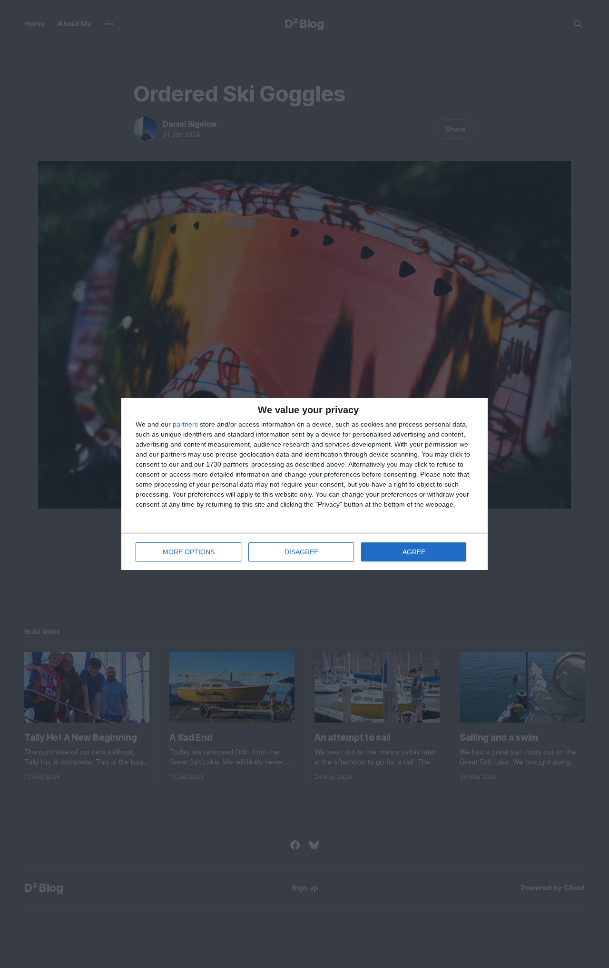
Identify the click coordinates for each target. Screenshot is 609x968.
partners (185, 424)
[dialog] (304, 484)
